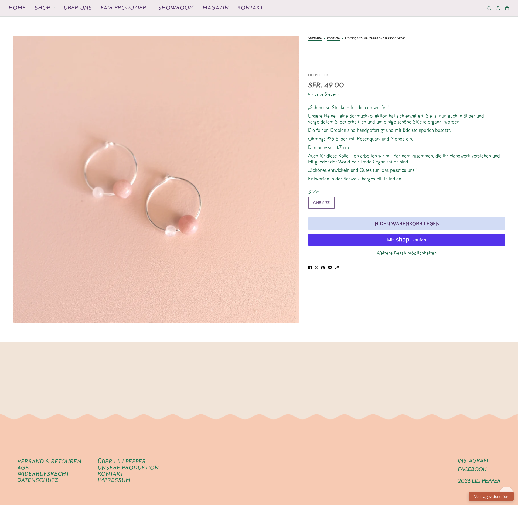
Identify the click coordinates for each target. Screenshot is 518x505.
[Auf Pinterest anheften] (323, 267)
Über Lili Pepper (122, 461)
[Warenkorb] (507, 8)
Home (17, 7)
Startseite (315, 38)
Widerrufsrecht (43, 473)
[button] (337, 267)
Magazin (216, 7)
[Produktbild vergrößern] (156, 179)
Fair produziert (125, 7)
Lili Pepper (318, 75)
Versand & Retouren (49, 461)
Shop (42, 7)
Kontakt (250, 7)
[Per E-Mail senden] (330, 267)
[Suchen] (489, 8)
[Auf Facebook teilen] (310, 267)
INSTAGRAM (473, 460)
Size (313, 192)
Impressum (114, 480)
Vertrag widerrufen (491, 496)
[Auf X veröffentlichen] (316, 267)
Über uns (78, 7)
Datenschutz (37, 480)
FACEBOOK (472, 469)
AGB (23, 467)
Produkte (333, 38)
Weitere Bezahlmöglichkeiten (407, 252)
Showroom (176, 7)
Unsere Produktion (128, 467)
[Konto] (498, 8)
